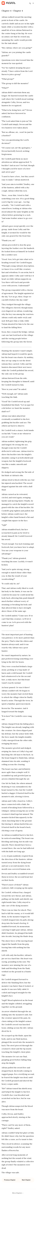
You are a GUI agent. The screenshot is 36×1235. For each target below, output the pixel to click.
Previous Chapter (10, 1180)
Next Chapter (26, 1180)
